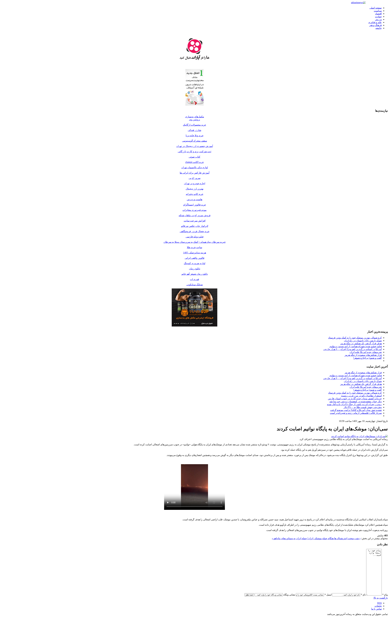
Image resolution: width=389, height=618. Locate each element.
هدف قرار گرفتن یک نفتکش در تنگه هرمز (361, 343)
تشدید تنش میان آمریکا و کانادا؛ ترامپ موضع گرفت (356, 410)
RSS (379, 603)
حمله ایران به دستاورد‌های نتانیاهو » (289, 538)
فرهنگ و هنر (375, 25)
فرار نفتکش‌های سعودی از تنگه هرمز (363, 355)
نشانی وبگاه (289, 594)
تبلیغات (378, 606)
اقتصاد (378, 13)
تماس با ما (376, 609)
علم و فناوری (375, 22)
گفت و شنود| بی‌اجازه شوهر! (367, 358)
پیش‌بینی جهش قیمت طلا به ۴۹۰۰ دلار (363, 407)
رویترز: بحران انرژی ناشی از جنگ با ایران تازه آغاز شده (354, 404)
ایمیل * (328, 594)
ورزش (378, 19)
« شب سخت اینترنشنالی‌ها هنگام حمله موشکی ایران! (334, 538)
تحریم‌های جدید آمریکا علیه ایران (365, 352)
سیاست (378, 10)
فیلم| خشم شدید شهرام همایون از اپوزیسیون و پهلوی (355, 346)
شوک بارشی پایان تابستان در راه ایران (363, 340)
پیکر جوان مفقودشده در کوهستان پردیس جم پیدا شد (355, 401)
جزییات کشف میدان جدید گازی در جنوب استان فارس (355, 398)
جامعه (378, 28)
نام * (363, 594)
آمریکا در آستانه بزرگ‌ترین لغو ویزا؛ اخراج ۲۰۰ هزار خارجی (352, 349)
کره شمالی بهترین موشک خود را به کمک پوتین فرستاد (355, 337)
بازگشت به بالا (381, 598)
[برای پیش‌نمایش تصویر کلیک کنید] (359, 436)
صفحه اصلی (375, 8)
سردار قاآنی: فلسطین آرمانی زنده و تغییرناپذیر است (356, 413)
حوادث (378, 16)
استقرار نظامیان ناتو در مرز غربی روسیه (361, 395)
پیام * (385, 594)
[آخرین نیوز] (358, 2)
